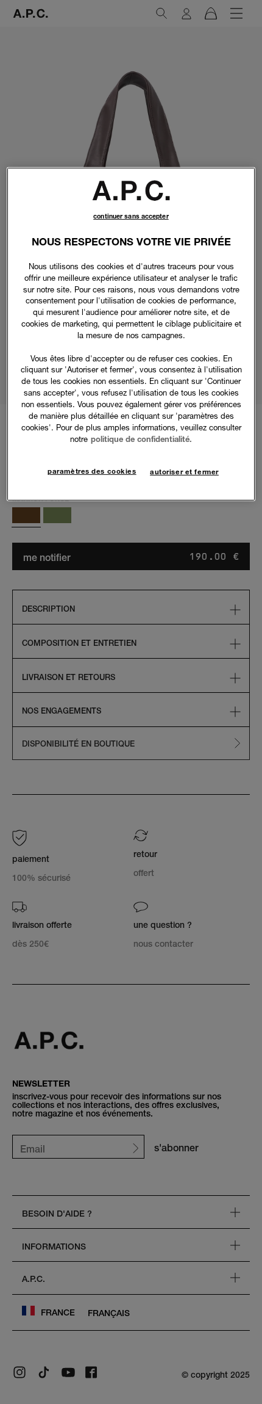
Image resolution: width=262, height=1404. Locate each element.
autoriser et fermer (184, 472)
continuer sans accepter (130, 216)
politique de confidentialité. (141, 438)
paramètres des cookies (92, 471)
